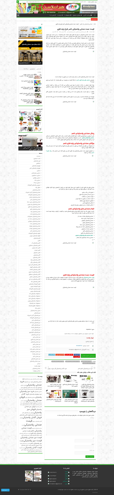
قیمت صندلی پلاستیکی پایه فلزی (72, 361)
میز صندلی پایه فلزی (35, 339)
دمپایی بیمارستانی (36, 173)
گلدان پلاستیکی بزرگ (35, 260)
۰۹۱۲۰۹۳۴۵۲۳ (53, 476)
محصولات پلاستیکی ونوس (34, 301)
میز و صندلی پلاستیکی (35, 361)
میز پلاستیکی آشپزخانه (35, 318)
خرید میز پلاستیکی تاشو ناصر (85, 368)
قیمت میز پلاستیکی (32, 440)
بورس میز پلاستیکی (28, 379)
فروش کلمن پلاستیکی (25, 415)
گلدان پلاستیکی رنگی (35, 262)
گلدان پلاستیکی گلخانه (35, 269)
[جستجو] (18, 2)
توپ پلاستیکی (37, 161)
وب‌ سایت (91, 450)
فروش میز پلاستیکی (34, 411)
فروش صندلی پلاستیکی (30, 398)
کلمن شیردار (37, 250)
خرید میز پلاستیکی (27, 391)
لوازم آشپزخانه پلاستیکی (34, 284)
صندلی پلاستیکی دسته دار (34, 219)
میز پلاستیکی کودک (35, 327)
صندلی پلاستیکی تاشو (35, 209)
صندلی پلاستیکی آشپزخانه (34, 195)
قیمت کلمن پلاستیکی (26, 445)
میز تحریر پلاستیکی (35, 335)
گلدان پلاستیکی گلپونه (35, 267)
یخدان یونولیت (36, 371)
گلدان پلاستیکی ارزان (33, 451)
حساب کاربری (83, 1)
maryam (91, 32)
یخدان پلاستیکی (36, 368)
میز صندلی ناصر (36, 356)
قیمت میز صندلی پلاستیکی (31, 437)
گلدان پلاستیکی (36, 257)
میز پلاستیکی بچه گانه (35, 322)
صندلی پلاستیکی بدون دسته (33, 202)
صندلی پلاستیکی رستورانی (34, 221)
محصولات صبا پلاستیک (34, 303)
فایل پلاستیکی (37, 238)
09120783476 (53, 472)
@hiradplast (53, 481)
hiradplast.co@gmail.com (56, 484)
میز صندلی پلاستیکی (35, 342)
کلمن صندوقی (37, 252)
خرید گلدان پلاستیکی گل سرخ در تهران (57, 368)
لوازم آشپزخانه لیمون (35, 286)
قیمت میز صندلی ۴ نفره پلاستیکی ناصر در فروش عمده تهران (54, 386)
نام (93, 438)
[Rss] (38, 2)
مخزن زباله (37, 308)
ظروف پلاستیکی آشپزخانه (34, 233)
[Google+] (37, 2)
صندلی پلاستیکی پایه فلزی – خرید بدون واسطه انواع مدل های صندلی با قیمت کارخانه (87, 386)
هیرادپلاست (61, 489)
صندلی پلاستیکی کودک (34, 228)
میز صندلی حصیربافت (35, 351)
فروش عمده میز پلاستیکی (30, 404)
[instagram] (29, 2)
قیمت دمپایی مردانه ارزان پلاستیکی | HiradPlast (27, 88)
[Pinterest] (33, 2)
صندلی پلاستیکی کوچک (34, 226)
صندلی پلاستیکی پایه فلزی (86, 24)
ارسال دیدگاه (61, 32)
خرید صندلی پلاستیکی (31, 383)
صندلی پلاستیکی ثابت (35, 214)
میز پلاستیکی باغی (36, 320)
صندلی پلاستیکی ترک (35, 211)
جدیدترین (39, 69)
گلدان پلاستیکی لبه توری (34, 272)
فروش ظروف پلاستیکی (30, 403)
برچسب (39, 72)
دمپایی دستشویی (36, 175)
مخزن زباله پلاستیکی (35, 310)
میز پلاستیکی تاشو (36, 325)
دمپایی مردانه (37, 183)
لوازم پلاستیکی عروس (35, 291)
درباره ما (59, 15)
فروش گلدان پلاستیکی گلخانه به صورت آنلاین (26, 94)
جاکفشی (38, 163)
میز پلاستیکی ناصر (36, 330)
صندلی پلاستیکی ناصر (71, 32)
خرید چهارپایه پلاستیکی (36, 394)
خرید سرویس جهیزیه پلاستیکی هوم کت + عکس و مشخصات (26, 76)
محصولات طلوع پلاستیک (34, 306)
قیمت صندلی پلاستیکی (86, 361)
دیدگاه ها (26, 69)
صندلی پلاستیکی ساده (35, 224)
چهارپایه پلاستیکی (36, 166)
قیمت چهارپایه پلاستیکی (36, 445)
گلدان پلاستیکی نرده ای (34, 279)
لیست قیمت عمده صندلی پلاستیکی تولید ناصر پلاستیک (87, 400)
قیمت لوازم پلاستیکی (37, 435)
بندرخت (38, 156)
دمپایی (38, 170)
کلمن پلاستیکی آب (36, 243)
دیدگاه (92, 418)
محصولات (67, 15)
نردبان (38, 363)
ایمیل (93, 444)
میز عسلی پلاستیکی (35, 359)
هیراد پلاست (37, 366)
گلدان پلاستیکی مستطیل (34, 274)
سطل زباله (37, 187)
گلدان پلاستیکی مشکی (35, 277)
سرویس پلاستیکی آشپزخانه (34, 185)
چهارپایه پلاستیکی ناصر (35, 168)
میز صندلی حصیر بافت (35, 349)
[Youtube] (30, 2)
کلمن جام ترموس (36, 248)
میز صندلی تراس (36, 347)
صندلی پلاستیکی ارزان (30, 397)
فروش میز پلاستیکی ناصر (27, 413)
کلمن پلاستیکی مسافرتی (34, 245)
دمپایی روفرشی (36, 178)
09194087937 (79, 345)
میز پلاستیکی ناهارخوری (34, 332)
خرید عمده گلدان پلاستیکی (29, 387)
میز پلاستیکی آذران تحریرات (33, 315)
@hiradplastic (53, 479)
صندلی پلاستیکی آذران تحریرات (33, 192)
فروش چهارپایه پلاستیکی (36, 415)
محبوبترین (32, 69)
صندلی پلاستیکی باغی (35, 199)
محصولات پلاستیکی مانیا (34, 296)
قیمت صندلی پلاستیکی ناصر (57, 361)
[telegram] (27, 2)
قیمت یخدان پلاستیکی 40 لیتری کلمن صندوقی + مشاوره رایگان (27, 101)
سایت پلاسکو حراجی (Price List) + (83, 19)
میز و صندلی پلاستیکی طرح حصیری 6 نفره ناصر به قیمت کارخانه (71, 401)
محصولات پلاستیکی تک (34, 294)
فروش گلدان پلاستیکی (32, 417)
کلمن (39, 240)
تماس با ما (52, 15)
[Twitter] (35, 2)
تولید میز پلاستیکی (29, 382)
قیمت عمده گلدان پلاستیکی (25, 433)
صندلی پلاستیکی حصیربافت (33, 216)
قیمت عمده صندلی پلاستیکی (89, 363)
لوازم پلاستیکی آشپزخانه (34, 289)
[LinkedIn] (32, 2)
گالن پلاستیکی (37, 255)
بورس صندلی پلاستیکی (37, 379)
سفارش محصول (76, 15)
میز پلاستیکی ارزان (31, 450)
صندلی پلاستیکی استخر (34, 197)
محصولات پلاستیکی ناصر (34, 298)
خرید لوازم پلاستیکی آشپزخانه (29, 389)
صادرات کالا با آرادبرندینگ (95, 492)
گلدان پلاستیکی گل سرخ (34, 265)
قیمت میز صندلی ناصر (26, 435)
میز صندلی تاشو (36, 344)
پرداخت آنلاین (86, 15)
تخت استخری (37, 158)
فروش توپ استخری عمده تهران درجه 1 (27, 81)
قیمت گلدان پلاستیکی (33, 447)
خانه (95, 15)
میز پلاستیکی (37, 313)
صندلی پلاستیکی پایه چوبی (34, 204)
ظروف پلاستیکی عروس (35, 236)
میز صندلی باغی (36, 337)
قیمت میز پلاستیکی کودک (25, 443)
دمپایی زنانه (37, 180)
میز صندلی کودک (36, 354)
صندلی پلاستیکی (36, 190)
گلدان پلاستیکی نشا (35, 281)
